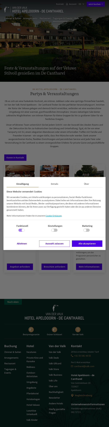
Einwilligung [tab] (22, 183)
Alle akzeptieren (87, 243)
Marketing (87, 225)
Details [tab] (54, 183)
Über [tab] (86, 183)
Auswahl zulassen (54, 243)
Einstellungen (55, 225)
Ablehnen (22, 243)
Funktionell (22, 225)
